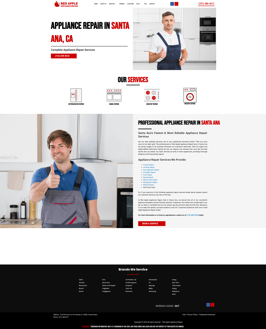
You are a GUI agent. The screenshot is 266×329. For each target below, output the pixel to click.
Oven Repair (147, 175)
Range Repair (148, 177)
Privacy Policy (192, 315)
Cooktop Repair (149, 167)
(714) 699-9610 (192, 215)
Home (96, 4)
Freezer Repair (148, 165)
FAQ (145, 4)
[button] (55, 95)
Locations (130, 4)
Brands (121, 4)
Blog (138, 4)
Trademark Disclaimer (207, 315)
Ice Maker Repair (149, 172)
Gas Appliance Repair (151, 170)
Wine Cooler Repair (150, 180)
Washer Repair (149, 185)
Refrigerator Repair (150, 182)
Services (112, 4)
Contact (152, 4)
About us (103, 4)
